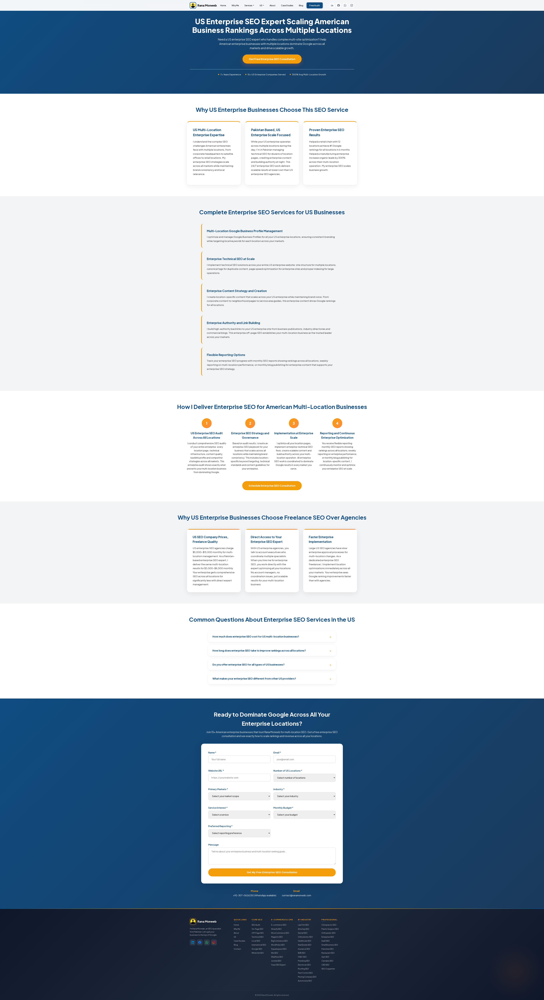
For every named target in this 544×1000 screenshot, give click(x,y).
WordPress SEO (278, 945)
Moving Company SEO (307, 977)
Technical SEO (258, 937)
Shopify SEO (276, 929)
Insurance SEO (304, 949)
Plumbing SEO (304, 961)
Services (248, 5)
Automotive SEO (305, 981)
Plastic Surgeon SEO (330, 929)
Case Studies (287, 5)
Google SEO (257, 949)
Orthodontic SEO (305, 937)
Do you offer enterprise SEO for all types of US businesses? (248, 664)
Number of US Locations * (287, 770)
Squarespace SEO (279, 949)
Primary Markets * (218, 789)
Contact (237, 949)
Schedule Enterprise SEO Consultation (272, 485)
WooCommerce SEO (280, 933)
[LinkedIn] (332, 5)
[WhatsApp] (345, 5)
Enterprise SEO (327, 937)
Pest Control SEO (305, 973)
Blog (301, 5)
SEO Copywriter (328, 969)
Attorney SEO (303, 929)
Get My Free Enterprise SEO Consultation (272, 872)
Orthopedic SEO (328, 933)
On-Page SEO (257, 929)
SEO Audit (256, 925)
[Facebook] (338, 5)
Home (223, 5)
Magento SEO (277, 937)
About (272, 5)
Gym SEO (325, 957)
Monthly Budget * (283, 807)
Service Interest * (218, 807)
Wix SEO (274, 953)
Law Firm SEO (303, 925)
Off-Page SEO (258, 933)
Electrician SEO (304, 965)
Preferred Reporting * (220, 826)
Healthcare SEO (304, 941)
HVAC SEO (302, 957)
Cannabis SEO (327, 961)
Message (213, 844)
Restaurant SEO (328, 953)
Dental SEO (302, 933)
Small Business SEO (329, 945)
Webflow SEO (277, 957)
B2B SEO (301, 953)
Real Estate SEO (304, 945)
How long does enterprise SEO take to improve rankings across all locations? (259, 650)
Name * (212, 752)
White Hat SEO (258, 953)
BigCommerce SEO (279, 941)
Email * (277, 752)
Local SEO (256, 941)
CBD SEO (325, 965)
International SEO (259, 945)
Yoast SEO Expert (278, 965)
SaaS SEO (325, 941)
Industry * (278, 789)
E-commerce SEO (278, 925)
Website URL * (216, 770)
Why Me (235, 5)
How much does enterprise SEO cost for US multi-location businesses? (255, 636)
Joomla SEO (276, 961)
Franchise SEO (327, 949)
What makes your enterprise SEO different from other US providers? (254, 678)
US (261, 5)
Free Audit (314, 5)
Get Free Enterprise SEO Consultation (272, 59)
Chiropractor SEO (328, 925)
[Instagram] (351, 5)
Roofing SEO (303, 969)
